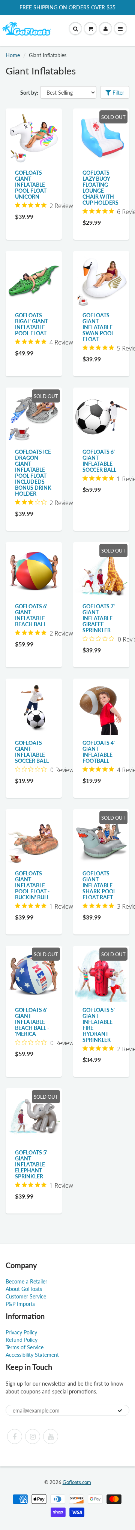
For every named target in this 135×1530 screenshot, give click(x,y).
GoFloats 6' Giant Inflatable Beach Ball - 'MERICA (32, 1022)
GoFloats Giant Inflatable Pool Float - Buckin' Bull (32, 885)
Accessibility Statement (32, 1355)
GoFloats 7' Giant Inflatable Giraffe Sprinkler (98, 618)
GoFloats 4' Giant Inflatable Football (98, 752)
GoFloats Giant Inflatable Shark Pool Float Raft (99, 885)
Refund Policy (22, 1340)
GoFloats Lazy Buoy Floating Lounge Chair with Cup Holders (100, 187)
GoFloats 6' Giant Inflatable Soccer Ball (99, 461)
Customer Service (26, 1296)
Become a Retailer (26, 1281)
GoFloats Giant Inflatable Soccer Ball (32, 752)
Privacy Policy (21, 1332)
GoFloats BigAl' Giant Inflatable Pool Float (31, 324)
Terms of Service (25, 1347)
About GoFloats (24, 1289)
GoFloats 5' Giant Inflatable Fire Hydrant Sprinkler (98, 1025)
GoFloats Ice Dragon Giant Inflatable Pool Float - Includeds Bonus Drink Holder (33, 473)
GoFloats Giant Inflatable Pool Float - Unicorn (32, 184)
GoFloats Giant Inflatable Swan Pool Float (98, 327)
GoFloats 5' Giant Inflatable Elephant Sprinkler (31, 1164)
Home (13, 55)
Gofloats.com (77, 1482)
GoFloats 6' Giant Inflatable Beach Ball (31, 615)
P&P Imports (20, 1304)
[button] (90, 29)
